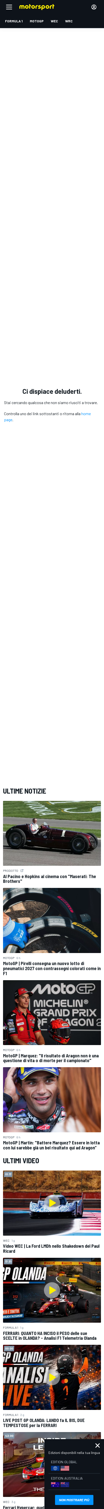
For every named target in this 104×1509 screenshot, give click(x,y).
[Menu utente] (94, 7)
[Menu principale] (9, 7)
